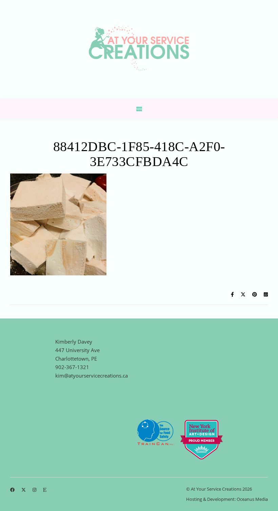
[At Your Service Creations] (139, 49)
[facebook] (13, 490)
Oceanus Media (252, 499)
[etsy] (44, 490)
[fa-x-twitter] (24, 490)
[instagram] (35, 490)
